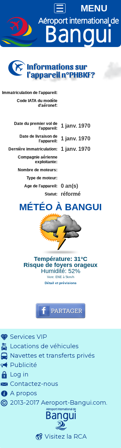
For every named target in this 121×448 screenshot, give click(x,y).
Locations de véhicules (44, 346)
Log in (19, 374)
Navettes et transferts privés (52, 355)
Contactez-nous (34, 384)
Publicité (23, 365)
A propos (23, 393)
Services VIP (28, 337)
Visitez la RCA (66, 436)
